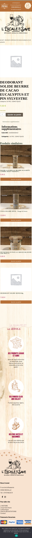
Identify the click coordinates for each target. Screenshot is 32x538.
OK (16, 535)
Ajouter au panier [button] (16, 179)
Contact (3, 513)
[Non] (30, 532)
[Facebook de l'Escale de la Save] (2, 497)
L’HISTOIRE (4, 506)
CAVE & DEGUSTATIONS (8, 511)
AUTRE (9, 101)
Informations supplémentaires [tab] (11, 121)
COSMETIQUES (16, 101)
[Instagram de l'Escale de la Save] (5, 497)
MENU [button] (5, 6)
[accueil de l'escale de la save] (16, 37)
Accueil (2, 40)
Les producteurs (5, 508)
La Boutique (4, 509)
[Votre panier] (27, 6)
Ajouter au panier (14, 115)
